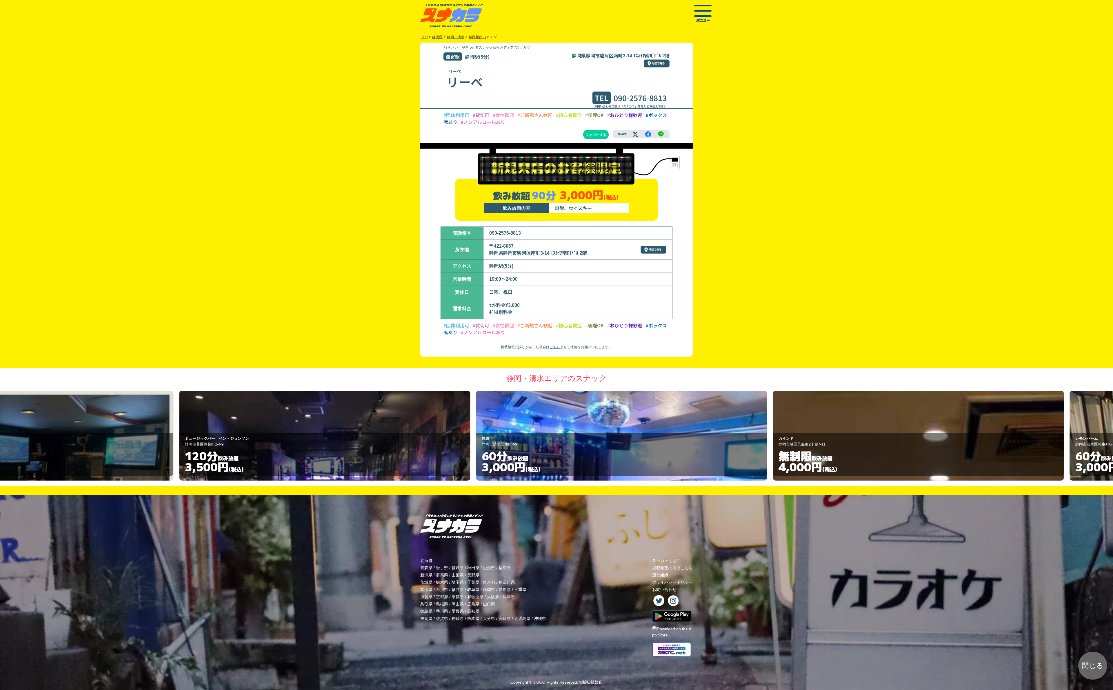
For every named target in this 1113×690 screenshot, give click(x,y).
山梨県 (458, 575)
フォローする (595, 134)
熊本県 (473, 618)
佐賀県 (442, 618)
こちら (555, 347)
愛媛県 (458, 611)
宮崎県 (505, 618)
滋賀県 (426, 596)
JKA (536, 682)
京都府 (442, 596)
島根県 (442, 604)
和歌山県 (475, 596)
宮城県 (458, 567)
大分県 (489, 618)
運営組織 (660, 575)
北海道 (426, 560)
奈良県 (458, 596)
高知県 (473, 611)
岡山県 (458, 604)
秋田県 (473, 567)
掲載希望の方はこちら (672, 567)
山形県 (489, 567)
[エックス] (635, 134)
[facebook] (648, 134)
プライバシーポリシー (672, 582)
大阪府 (493, 596)
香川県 (442, 611)
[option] (259, 436)
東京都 (489, 582)
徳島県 (426, 611)
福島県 (505, 567)
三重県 (520, 589)
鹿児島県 (522, 618)
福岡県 (426, 618)
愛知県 (505, 589)
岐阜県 (473, 589)
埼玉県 (458, 582)
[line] (661, 134)
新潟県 (426, 575)
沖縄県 (540, 618)
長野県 (473, 575)
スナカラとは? (665, 560)
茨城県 (426, 582)
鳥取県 (426, 604)
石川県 (442, 589)
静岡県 (489, 589)
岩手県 (442, 567)
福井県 (458, 589)
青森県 (426, 567)
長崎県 (458, 618)
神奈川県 (507, 582)
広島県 (473, 604)
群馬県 (442, 575)
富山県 (426, 589)
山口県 (489, 604)
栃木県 (442, 582)
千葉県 (473, 582)
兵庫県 (509, 596)
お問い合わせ (664, 589)
